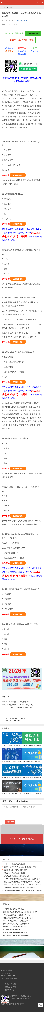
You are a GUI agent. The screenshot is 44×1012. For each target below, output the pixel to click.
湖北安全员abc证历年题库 (12, 929)
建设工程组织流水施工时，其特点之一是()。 (18, 918)
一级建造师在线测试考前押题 (13, 909)
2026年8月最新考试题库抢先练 (22, 40)
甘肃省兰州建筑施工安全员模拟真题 (15, 932)
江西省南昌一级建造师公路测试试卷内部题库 (19, 888)
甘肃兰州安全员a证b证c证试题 (14, 864)
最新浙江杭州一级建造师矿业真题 (15, 870)
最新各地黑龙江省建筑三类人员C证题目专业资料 (20, 912)
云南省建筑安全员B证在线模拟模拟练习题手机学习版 (23, 890)
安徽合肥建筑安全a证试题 (14, 718)
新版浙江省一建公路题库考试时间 (15, 927)
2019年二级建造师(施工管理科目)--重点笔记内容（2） (23, 879)
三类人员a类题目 (11, 721)
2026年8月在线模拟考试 (14, 33)
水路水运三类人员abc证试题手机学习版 (17, 915)
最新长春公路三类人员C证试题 (14, 873)
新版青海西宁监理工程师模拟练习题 (16, 876)
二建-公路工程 (10, 7)
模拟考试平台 (9, 990)
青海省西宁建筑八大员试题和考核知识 (16, 924)
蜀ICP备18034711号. (8, 976)
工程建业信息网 (10, 984)
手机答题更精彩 (33, 33)
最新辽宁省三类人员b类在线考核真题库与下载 (20, 867)
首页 (1, 7)
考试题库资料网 (13, 978)
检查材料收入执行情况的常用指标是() (16, 935)
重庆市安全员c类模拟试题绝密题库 (15, 921)
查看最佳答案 (18, 175)
